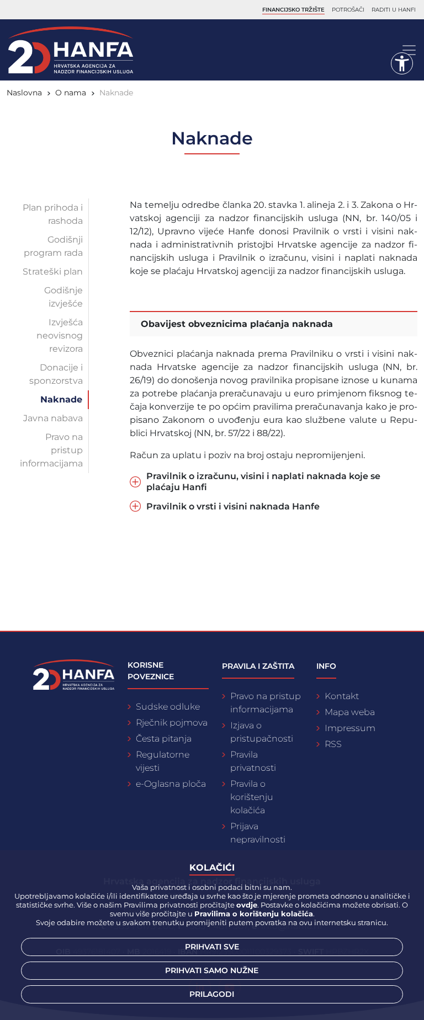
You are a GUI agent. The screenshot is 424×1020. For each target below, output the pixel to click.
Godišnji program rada (53, 246)
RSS (333, 744)
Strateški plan (53, 271)
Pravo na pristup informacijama (51, 450)
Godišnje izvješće (63, 297)
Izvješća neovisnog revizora (59, 335)
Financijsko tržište (293, 9)
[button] (402, 63)
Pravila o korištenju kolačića (251, 797)
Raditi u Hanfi (394, 9)
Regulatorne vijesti (162, 761)
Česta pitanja (164, 738)
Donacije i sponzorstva (56, 374)
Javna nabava (53, 418)
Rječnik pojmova (172, 722)
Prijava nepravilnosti (257, 833)
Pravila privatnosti (253, 761)
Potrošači (348, 9)
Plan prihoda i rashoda (53, 214)
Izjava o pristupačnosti (261, 732)
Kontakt (342, 696)
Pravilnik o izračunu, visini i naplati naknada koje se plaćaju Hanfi (263, 481)
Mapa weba (350, 712)
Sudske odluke (168, 706)
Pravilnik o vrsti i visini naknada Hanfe (233, 506)
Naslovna (24, 93)
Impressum (350, 728)
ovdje (246, 904)
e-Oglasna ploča (171, 784)
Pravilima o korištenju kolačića (253, 913)
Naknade (61, 399)
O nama (70, 93)
